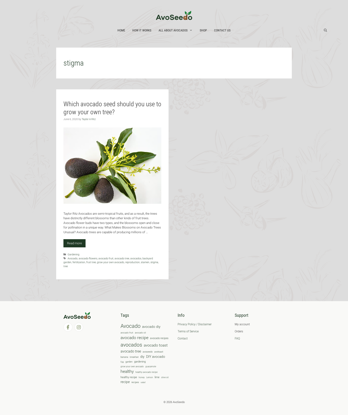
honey (142, 377)
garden (128, 361)
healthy (127, 371)
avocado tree (122, 258)
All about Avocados (173, 30)
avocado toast (156, 345)
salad (143, 382)
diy (142, 357)
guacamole (150, 366)
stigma (154, 262)
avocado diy (151, 327)
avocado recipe (134, 337)
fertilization (78, 262)
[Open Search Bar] (325, 30)
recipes (135, 382)
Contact (183, 338)
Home (121, 30)
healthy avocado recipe (146, 372)
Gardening (73, 254)
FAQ (237, 338)
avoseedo (148, 351)
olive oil (165, 377)
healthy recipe (129, 377)
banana (124, 357)
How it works (141, 30)
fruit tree (91, 262)
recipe (125, 382)
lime (157, 377)
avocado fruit (105, 258)
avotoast (158, 351)
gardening (140, 361)
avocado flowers (88, 258)
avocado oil (140, 332)
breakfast (134, 357)
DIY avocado (155, 357)
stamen (145, 262)
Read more (74, 243)
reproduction (132, 262)
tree (65, 266)
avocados (135, 258)
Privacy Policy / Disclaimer (195, 324)
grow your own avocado (110, 262)
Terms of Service (188, 331)
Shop (203, 30)
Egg (122, 362)
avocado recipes (159, 338)
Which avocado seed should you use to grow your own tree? (112, 108)
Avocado (73, 258)
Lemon (149, 377)
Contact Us (222, 30)
